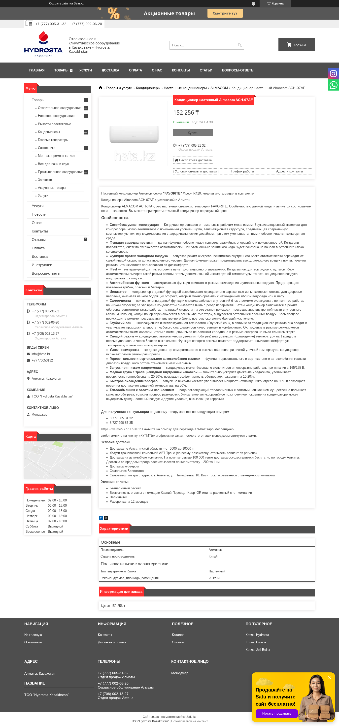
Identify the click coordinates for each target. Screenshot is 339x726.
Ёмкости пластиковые (54, 124)
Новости (39, 214)
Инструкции (42, 265)
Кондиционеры (148, 88)
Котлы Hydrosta (257, 635)
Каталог (178, 635)
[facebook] (101, 519)
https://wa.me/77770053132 (121, 429)
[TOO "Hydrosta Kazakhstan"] (43, 45)
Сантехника (46, 148)
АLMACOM (219, 88)
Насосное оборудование (56, 116)
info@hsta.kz (41, 354)
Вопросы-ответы (238, 70)
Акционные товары (52, 188)
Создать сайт (58, 3)
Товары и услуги (119, 88)
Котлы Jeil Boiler (258, 650)
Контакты (181, 70)
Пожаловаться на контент (189, 721)
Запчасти (45, 180)
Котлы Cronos (256, 642)
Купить (193, 133)
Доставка (110, 70)
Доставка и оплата (112, 642)
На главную (33, 635)
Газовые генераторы (53, 140)
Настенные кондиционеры (185, 88)
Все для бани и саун (53, 164)
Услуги (85, 70)
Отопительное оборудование (59, 108)
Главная (36, 70)
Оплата (135, 70)
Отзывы (39, 239)
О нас (157, 70)
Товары (61, 70)
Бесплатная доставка (195, 160)
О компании (33, 642)
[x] (106, 519)
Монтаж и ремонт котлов (56, 156)
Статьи (206, 70)
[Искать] (239, 45)
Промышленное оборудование (60, 172)
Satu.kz (191, 717)
